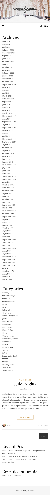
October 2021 (8, 81)
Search (43, 436)
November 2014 (9, 139)
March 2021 (7, 96)
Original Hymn (8, 336)
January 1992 (7, 225)
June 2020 (6, 104)
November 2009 (9, 165)
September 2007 (9, 179)
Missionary (6, 324)
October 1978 (8, 271)
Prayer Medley (8, 462)
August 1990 (7, 234)
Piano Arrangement (10, 338)
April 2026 (6, 47)
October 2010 (8, 153)
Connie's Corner (8, 301)
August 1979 (7, 268)
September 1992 (9, 216)
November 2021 (9, 78)
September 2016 (9, 121)
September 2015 (9, 127)
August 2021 (7, 87)
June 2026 (6, 41)
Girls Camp (6, 313)
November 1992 (9, 211)
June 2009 (6, 170)
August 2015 (7, 130)
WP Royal (30, 491)
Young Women (8, 370)
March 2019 (7, 113)
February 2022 (8, 73)
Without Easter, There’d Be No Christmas (19, 459)
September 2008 (9, 176)
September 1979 (9, 265)
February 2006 (8, 188)
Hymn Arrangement (10, 315)
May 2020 (6, 107)
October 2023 (8, 61)
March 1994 (7, 208)
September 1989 (9, 239)
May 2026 (6, 44)
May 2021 (6, 90)
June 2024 (6, 58)
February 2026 (8, 50)
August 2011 (7, 150)
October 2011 (8, 147)
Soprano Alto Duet (9, 356)
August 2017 (7, 119)
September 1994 (9, 205)
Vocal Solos (6, 367)
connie (9, 425)
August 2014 (7, 144)
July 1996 (6, 202)
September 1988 (9, 242)
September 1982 (9, 259)
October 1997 (8, 199)
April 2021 (6, 93)
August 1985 (7, 251)
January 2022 (7, 76)
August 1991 (7, 231)
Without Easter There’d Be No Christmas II (19, 456)
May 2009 (6, 173)
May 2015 (6, 133)
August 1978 (7, 274)
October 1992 (8, 213)
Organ (4, 333)
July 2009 (6, 167)
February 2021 (8, 99)
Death (4, 304)
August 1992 (7, 219)
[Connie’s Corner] (25, 9)
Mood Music (7, 327)
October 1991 (8, 228)
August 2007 (7, 182)
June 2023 (6, 64)
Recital (5, 344)
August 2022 (7, 70)
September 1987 (9, 248)
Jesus (4, 318)
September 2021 (9, 84)
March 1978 (7, 279)
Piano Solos (7, 341)
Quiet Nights (25, 383)
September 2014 (9, 142)
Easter (5, 307)
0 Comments (43, 425)
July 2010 (6, 159)
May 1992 (6, 222)
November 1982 (9, 256)
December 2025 (8, 53)
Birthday (5, 293)
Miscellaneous (7, 321)
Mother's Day (7, 330)
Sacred (5, 350)
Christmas (6, 298)
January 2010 (7, 162)
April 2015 (6, 136)
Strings (5, 359)
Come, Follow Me (9, 453)
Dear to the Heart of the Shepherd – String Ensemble (23, 450)
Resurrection (7, 347)
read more (25, 417)
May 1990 (6, 236)
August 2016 (7, 124)
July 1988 (6, 245)
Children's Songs (8, 295)
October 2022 (8, 67)
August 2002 (7, 193)
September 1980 (9, 262)
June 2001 (6, 196)
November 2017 (9, 116)
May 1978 (6, 276)
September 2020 (9, 101)
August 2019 (7, 110)
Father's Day (7, 310)
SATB (4, 353)
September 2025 (9, 56)
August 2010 (7, 156)
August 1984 (7, 254)
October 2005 (8, 190)
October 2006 (8, 185)
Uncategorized (8, 364)
